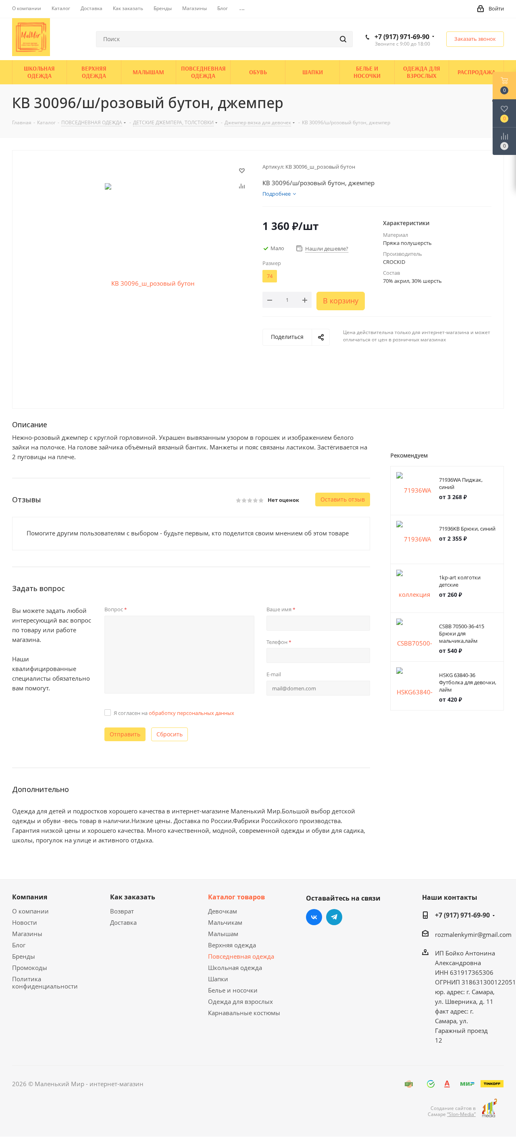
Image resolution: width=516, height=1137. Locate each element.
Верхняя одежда (232, 945)
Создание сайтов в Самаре (452, 1111)
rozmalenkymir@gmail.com (473, 934)
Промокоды (29, 968)
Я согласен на (174, 713)
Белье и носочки (233, 990)
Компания (29, 896)
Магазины (27, 934)
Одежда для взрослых (240, 1001)
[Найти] (343, 39)
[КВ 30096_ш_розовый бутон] (150, 283)
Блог (18, 945)
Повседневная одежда (241, 956)
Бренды (23, 956)
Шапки (218, 979)
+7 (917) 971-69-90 (402, 36)
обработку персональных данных (191, 713)
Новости (24, 922)
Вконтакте (314, 917)
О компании (30, 911)
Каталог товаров (236, 896)
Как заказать (132, 896)
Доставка (123, 922)
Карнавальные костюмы (244, 1013)
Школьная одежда (235, 968)
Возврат (122, 911)
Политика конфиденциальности (45, 982)
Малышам (223, 934)
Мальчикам (225, 922)
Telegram (334, 917)
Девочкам (222, 911)
